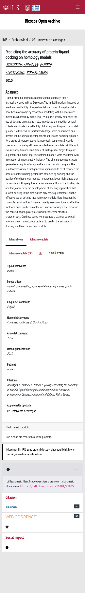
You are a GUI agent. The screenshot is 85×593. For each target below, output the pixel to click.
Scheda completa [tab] (39, 239)
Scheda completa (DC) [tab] (20, 253)
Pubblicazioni (19, 39)
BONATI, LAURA (36, 72)
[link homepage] (12, 7)
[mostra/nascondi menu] (78, 7)
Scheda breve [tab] (16, 239)
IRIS (4, 39)
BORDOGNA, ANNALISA (22, 64)
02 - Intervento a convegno (48, 39)
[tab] (40, 253)
